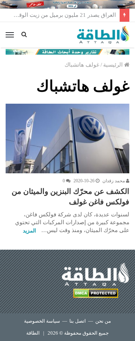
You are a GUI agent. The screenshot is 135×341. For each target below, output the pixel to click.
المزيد (29, 231)
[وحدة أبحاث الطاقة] (67, 51)
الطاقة (33, 333)
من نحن (103, 321)
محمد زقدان (114, 180)
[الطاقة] (103, 35)
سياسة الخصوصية (42, 321)
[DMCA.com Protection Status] (95, 294)
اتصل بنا (77, 321)
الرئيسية (113, 65)
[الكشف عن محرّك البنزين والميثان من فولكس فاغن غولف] (67, 138)
